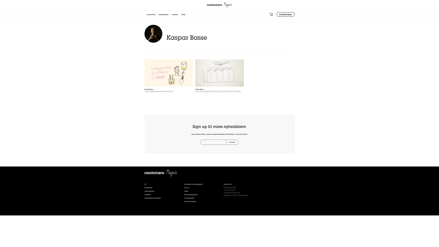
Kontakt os (228, 184)
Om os (186, 188)
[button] (271, 14)
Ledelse (175, 14)
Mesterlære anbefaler (153, 198)
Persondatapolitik (190, 194)
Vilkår (186, 191)
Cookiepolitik (189, 198)
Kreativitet (151, 14)
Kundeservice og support (193, 184)
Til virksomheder (190, 201)
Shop (183, 14)
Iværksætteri (163, 14)
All (145, 184)
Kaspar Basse (149, 89)
